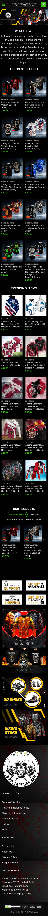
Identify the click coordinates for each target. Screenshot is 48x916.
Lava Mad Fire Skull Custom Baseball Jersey (10, 228)
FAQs (4, 829)
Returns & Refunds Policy (15, 807)
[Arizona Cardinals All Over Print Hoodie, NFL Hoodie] (12, 429)
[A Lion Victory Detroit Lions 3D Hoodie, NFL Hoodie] (35, 305)
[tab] (17, 514)
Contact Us (8, 846)
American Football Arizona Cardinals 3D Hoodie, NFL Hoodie (35, 365)
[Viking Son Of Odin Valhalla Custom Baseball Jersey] (12, 127)
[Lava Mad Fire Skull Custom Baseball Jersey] (12, 210)
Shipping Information (13, 813)
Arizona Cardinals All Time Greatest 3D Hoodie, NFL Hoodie (35, 447)
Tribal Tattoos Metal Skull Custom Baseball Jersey (35, 228)
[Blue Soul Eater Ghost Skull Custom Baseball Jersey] (35, 168)
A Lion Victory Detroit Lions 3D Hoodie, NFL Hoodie (35, 324)
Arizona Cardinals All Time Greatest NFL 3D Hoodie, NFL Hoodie (35, 406)
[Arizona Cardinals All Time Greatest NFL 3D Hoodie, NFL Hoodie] (35, 388)
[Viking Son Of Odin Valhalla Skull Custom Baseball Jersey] (12, 168)
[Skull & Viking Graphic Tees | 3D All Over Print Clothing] (24, 4)
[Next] (43, 545)
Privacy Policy (9, 857)
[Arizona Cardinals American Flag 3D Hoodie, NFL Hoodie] (35, 470)
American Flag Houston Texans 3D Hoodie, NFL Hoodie (10, 324)
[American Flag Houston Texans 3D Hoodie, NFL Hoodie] (12, 305)
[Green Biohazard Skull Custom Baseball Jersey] (12, 251)
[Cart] (43, 4)
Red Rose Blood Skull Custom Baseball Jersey (11, 105)
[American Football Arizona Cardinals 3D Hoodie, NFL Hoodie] (35, 347)
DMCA (5, 824)
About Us (7, 851)
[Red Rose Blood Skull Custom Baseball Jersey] (12, 86)
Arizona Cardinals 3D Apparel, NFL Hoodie (11, 363)
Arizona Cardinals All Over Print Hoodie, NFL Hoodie (11, 447)
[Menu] (3, 4)
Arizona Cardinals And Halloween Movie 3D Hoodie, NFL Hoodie (11, 488)
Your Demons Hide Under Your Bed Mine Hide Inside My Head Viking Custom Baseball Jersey (35, 272)
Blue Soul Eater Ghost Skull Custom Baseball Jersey (35, 187)
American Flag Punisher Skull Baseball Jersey (32, 146)
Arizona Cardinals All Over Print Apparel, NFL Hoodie (11, 406)
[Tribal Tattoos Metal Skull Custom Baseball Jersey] (35, 210)
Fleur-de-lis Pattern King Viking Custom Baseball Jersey (34, 105)
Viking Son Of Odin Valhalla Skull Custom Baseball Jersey (11, 187)
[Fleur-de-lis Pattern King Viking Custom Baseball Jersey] (35, 86)
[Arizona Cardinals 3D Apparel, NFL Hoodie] (12, 347)
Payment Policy (10, 818)
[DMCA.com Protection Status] (13, 906)
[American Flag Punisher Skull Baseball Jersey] (35, 127)
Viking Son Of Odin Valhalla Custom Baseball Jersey (10, 146)
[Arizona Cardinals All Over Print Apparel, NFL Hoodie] (12, 388)
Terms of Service (11, 802)
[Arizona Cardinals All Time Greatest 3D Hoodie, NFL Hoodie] (35, 429)
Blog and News (10, 862)
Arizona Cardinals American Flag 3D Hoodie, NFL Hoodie (34, 488)
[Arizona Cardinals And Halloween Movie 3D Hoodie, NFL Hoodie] (12, 470)
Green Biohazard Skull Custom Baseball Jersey (11, 269)
